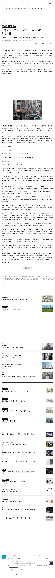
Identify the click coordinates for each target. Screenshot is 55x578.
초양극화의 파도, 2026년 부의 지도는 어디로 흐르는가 (16, 410)
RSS (16, 558)
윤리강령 (14, 555)
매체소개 (9, 555)
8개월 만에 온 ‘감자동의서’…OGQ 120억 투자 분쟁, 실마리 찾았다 (12, 490)
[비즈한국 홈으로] (27, 3)
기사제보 (19, 555)
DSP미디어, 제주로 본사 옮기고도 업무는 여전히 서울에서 (17, 518)
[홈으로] (4, 557)
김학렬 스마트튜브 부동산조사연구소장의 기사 (11, 293)
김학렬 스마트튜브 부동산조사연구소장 (9, 40)
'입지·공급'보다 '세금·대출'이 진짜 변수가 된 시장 (15, 390)
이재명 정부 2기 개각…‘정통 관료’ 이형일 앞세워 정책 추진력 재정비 (14, 443)
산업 (9, 8)
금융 (12, 8)
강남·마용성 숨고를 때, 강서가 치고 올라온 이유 (15, 400)
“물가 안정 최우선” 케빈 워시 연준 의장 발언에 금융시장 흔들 (18, 452)
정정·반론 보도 (10, 558)
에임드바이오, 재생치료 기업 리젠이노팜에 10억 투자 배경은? (18, 434)
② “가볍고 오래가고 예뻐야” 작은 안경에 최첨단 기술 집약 (18, 471)
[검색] (5, 3)
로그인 (51, 3)
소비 (25, 8)
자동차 (28, 8)
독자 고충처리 (24, 555)
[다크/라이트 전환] (3, 3)
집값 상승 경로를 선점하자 (9, 420)
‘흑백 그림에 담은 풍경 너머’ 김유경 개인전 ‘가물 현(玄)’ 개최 (18, 461)
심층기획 (5, 8)
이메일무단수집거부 (40, 555)
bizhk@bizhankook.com (15, 567)
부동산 (16, 8)
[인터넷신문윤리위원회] (49, 558)
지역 (38, 8)
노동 (22, 8)
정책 (19, 8)
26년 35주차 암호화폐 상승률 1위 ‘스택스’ (13, 500)
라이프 (41, 8)
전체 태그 (19, 558)
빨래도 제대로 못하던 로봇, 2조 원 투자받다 (13, 481)
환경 (35, 8)
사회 (32, 8)
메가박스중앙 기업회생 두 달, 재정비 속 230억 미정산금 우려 (18, 509)
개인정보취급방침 (32, 555)
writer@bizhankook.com (7, 282)
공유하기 (28, 268)
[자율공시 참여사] (51, 563)
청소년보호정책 (47, 555)
